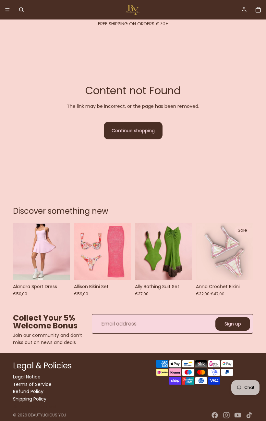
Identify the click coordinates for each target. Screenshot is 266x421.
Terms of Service (32, 384)
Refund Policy (28, 391)
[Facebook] (215, 415)
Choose (65, 270)
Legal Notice (27, 377)
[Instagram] (226, 415)
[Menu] (7, 9)
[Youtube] (238, 415)
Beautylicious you (47, 415)
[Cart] (258, 10)
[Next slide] (63, 252)
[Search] (21, 10)
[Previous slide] (20, 252)
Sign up (232, 323)
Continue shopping (133, 130)
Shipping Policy (29, 399)
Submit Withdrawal (35, 406)
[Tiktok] (249, 415)
